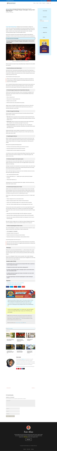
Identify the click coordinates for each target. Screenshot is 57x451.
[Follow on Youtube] (18, 368)
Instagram (22, 322)
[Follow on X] (24, 368)
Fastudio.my (18, 363)
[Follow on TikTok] (20, 368)
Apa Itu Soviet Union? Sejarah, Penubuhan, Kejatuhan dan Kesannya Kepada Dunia (20, 340)
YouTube (16, 322)
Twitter (25, 322)
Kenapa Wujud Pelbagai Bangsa (11, 26)
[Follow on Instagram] (17, 368)
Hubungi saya (18, 366)
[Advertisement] (20, 20)
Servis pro (28, 439)
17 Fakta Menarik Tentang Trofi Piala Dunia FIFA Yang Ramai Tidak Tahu (10, 352)
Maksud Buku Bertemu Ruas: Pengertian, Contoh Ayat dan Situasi (10, 340)
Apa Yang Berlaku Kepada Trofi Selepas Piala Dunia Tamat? (20, 352)
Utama (7, 8)
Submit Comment (10, 416)
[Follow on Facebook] (22, 368)
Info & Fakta (10, 8)
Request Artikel (49, 0)
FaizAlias (8, 12)
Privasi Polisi (28, 449)
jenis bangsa (11, 328)
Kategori (41, 19)
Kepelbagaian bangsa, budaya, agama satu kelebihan (15, 282)
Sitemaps (32, 449)
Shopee (20, 309)
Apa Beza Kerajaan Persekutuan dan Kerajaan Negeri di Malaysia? (29, 352)
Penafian (24, 449)
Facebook (19, 322)
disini (20, 318)
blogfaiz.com (23, 359)
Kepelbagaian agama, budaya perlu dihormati (14, 284)
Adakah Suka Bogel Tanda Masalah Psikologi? (30, 340)
